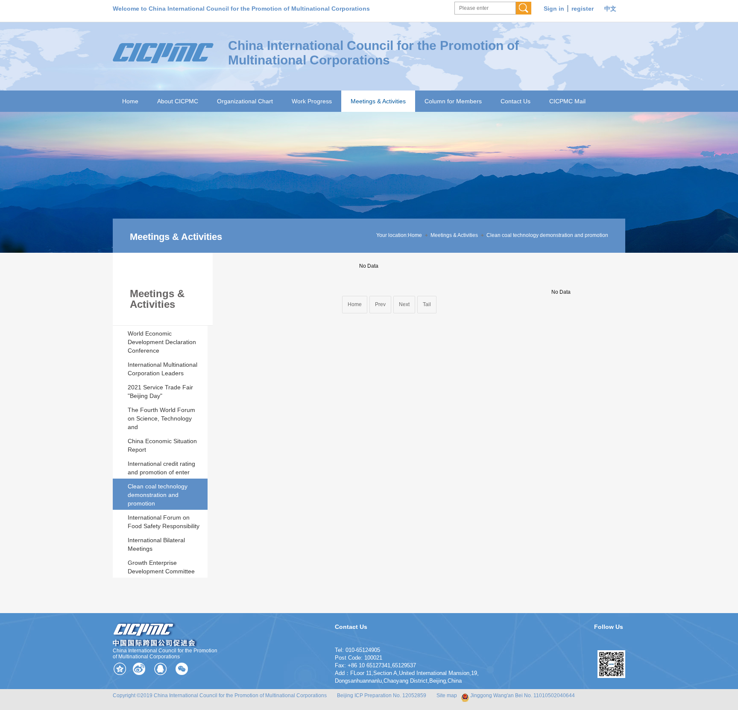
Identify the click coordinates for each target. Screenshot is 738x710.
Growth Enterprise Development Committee (161, 567)
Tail (427, 304)
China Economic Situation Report (162, 445)
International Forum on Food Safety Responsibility (163, 521)
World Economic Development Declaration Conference (162, 342)
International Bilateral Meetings (156, 544)
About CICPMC (177, 101)
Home (130, 101)
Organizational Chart (245, 101)
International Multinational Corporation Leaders (162, 369)
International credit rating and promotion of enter (161, 468)
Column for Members (453, 101)
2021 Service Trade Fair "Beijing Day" (160, 391)
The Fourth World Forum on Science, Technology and (161, 418)
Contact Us (515, 101)
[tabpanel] (369, 182)
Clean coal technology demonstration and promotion (157, 495)
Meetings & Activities (378, 101)
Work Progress (312, 101)
